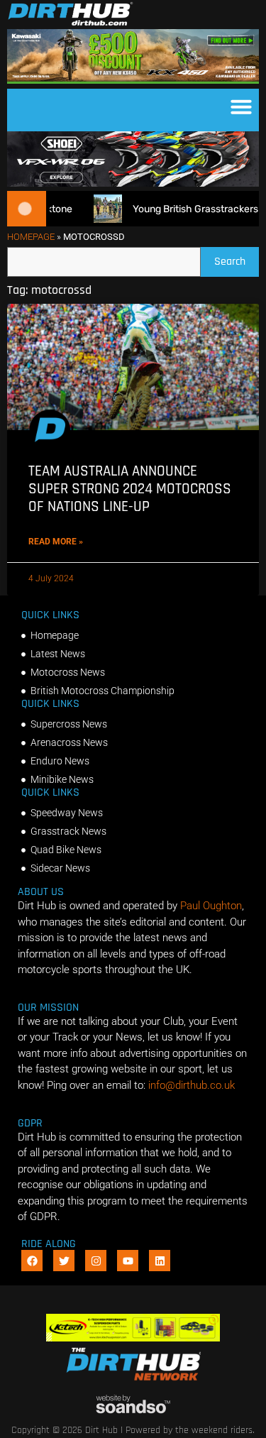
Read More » (55, 542)
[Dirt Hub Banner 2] (133, 1338)
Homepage (31, 236)
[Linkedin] (159, 1260)
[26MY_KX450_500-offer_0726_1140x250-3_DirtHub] (133, 80)
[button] (241, 106)
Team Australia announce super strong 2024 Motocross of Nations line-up (129, 488)
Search (236, 258)
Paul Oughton (211, 905)
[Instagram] (95, 1260)
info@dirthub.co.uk (191, 1085)
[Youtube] (127, 1260)
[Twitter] (63, 1260)
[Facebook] (32, 1260)
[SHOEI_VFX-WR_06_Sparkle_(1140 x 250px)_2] (133, 183)
